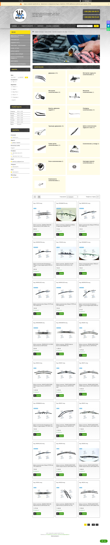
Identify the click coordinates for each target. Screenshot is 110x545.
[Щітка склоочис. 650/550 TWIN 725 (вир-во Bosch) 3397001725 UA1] (66, 493)
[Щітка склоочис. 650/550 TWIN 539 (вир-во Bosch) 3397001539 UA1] (43, 493)
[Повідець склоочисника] (74, 113)
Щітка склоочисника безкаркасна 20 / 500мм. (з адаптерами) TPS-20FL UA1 (43, 425)
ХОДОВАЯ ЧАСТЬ (15, 42)
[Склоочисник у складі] (74, 149)
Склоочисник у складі (90, 143)
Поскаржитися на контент (51, 534)
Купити (38, 234)
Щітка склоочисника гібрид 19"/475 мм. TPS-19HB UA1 (43, 304)
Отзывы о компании (52, 26)
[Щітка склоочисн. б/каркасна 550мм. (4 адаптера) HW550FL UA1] (66, 214)
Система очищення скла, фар (59, 31)
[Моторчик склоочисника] (40, 96)
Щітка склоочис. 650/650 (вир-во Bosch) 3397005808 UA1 (64, 345)
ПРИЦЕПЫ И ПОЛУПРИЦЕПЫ (18, 64)
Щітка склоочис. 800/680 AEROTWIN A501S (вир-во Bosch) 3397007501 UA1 (88, 346)
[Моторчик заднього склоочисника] (74, 78)
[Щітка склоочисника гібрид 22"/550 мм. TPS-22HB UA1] (66, 293)
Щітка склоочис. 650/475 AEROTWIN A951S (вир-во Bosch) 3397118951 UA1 (89, 425)
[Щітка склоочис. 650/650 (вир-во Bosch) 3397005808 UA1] (66, 334)
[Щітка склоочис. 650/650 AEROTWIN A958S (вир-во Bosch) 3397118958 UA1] (89, 374)
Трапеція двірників (54, 126)
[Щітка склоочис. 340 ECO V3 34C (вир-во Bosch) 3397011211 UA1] (66, 253)
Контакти (40, 26)
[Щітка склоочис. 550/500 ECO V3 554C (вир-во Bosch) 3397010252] (43, 334)
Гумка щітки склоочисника (53, 144)
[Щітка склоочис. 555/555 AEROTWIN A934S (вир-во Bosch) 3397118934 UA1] (89, 493)
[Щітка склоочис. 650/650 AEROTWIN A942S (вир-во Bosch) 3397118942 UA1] (66, 454)
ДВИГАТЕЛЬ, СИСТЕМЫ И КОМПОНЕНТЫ (17, 36)
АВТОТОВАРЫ (14, 61)
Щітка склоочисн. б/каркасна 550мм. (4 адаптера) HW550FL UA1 (65, 225)
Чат (105, 541)
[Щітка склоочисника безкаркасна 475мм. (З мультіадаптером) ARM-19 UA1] (43, 253)
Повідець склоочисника (87, 109)
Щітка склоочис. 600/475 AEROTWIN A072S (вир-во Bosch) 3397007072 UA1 (42, 386)
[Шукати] (96, 26)
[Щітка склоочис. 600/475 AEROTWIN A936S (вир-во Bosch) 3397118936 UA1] (89, 454)
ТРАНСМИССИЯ (15, 39)
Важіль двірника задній (53, 109)
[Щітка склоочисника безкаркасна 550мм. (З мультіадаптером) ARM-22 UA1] (89, 293)
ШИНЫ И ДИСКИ (15, 51)
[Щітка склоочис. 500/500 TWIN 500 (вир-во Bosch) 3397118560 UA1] (43, 214)
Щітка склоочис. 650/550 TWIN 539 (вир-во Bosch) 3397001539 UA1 (42, 504)
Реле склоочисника (54, 161)
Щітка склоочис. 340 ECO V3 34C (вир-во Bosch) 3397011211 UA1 (64, 264)
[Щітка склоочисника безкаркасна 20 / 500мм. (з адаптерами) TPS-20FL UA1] (43, 414)
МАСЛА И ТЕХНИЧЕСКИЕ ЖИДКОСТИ (17, 57)
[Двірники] (40, 78)
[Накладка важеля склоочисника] (74, 166)
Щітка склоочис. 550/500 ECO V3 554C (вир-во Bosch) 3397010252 (43, 345)
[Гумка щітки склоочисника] (40, 149)
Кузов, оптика (48, 31)
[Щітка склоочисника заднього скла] (74, 131)
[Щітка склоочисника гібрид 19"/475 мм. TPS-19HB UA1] (43, 293)
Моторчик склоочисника (53, 91)
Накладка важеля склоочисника (88, 162)
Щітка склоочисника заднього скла (89, 126)
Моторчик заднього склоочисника (89, 73)
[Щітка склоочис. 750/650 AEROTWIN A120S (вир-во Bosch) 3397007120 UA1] (66, 414)
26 (93, 524)
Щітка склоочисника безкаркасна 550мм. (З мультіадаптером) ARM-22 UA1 (88, 305)
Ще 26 (13, 100)
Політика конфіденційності (63, 534)
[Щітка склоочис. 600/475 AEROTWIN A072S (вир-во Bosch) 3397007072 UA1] (43, 374)
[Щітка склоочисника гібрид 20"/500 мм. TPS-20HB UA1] (43, 454)
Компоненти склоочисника (53, 179)
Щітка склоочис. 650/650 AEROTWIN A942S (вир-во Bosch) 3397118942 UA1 (66, 465)
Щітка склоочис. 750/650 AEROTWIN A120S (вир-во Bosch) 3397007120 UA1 (65, 426)
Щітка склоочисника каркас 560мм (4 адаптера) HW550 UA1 (88, 264)
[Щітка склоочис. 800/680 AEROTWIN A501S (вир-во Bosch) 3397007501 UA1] (89, 334)
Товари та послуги (27, 26)
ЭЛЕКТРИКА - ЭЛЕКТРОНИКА (18, 45)
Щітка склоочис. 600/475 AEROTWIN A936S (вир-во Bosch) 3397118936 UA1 (89, 465)
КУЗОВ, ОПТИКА (15, 48)
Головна (14, 26)
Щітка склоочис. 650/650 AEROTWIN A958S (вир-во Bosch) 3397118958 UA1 (89, 385)
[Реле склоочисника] (40, 166)
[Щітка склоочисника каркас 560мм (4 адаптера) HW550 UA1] (89, 253)
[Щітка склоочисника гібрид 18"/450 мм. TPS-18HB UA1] (89, 214)
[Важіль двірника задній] (40, 113)
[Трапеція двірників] (40, 131)
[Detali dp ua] (20, 15)
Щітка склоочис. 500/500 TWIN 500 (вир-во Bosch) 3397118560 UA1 (42, 225)
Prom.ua (62, 533)
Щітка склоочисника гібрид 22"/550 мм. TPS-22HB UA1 (66, 304)
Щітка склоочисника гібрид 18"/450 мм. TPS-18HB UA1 (89, 225)
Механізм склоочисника (87, 91)
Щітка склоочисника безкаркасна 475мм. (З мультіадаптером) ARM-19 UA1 (42, 265)
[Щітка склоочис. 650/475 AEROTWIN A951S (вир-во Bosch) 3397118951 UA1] (89, 414)
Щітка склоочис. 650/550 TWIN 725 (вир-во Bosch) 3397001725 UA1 (65, 504)
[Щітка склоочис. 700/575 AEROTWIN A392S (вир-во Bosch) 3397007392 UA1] (66, 374)
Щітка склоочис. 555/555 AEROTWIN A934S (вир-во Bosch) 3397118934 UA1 (89, 504)
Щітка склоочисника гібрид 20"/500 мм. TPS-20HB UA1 (43, 465)
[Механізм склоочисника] (74, 96)
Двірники (51, 73)
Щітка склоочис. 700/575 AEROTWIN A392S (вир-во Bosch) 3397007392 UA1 (65, 386)
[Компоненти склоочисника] (40, 184)
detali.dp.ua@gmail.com (18, 161)
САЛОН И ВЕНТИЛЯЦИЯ (17, 54)
